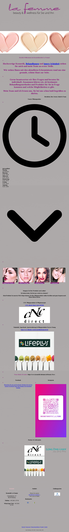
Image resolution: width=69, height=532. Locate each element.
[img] (34, 8)
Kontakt (42, 527)
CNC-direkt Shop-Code (34, 305)
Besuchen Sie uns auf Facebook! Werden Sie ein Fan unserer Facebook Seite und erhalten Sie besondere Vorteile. (18, 386)
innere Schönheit (51, 63)
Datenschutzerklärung (35, 527)
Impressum (28, 527)
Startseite (23, 527)
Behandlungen (32, 63)
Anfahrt (45, 527)
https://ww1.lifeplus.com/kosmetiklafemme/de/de (34, 329)
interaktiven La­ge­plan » (34, 494)
